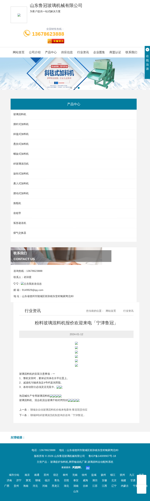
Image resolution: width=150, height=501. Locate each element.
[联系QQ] (31, 283)
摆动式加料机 (21, 193)
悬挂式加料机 (21, 143)
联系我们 (131, 52)
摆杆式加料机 (21, 124)
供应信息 (67, 52)
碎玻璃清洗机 (21, 163)
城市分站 (14, 474)
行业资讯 (83, 52)
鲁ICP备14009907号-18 (102, 456)
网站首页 (19, 52)
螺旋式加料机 (21, 153)
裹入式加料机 (21, 183)
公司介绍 (35, 52)
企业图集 (99, 52)
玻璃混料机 (19, 114)
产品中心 (51, 52)
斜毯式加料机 (21, 134)
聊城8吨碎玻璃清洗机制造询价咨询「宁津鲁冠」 (58, 415)
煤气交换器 (19, 232)
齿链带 (17, 213)
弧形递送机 (19, 222)
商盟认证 (115, 52)
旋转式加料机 (21, 173)
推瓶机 (17, 203)
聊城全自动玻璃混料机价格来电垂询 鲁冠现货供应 (58, 409)
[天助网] (72, 467)
